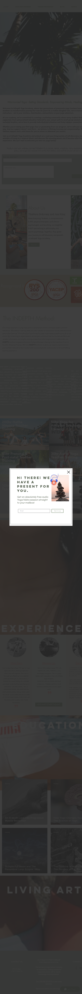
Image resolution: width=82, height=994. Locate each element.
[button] (68, 472)
